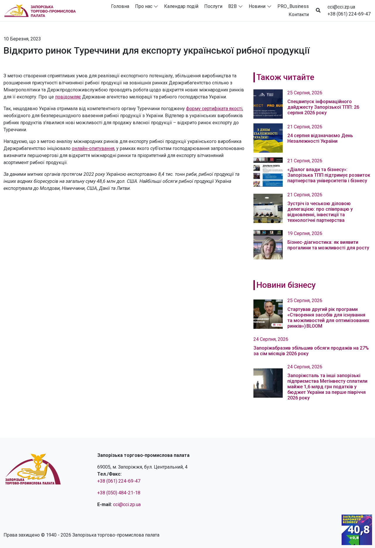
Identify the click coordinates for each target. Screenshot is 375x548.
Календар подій (181, 6)
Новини (257, 6)
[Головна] (42, 10)
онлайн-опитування (93, 148)
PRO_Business (293, 6)
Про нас (143, 6)
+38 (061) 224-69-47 (349, 14)
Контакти (299, 14)
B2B (232, 6)
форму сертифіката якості (214, 108)
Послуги (213, 6)
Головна (120, 6)
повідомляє (68, 97)
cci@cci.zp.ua (341, 7)
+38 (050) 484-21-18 (118, 493)
